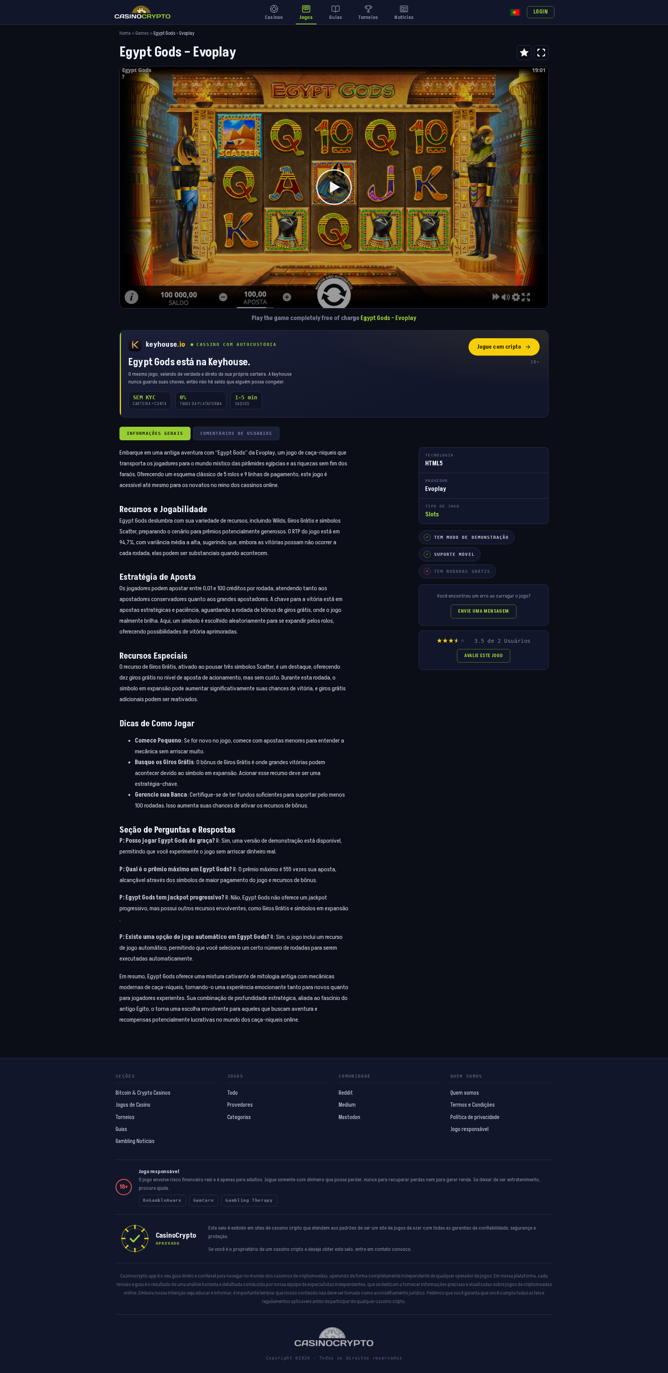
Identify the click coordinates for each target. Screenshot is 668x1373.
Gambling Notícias (135, 1141)
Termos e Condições (472, 1105)
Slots (432, 514)
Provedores (240, 1105)
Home (125, 33)
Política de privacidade (474, 1117)
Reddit (346, 1093)
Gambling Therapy (249, 1200)
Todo (232, 1093)
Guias (121, 1129)
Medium (347, 1105)
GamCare (203, 1200)
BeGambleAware (162, 1200)
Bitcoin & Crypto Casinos (143, 1093)
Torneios (125, 1117)
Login (540, 12)
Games (142, 33)
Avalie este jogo (483, 655)
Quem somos (464, 1093)
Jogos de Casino (133, 1105)
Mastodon (349, 1117)
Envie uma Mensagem (483, 611)
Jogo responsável (469, 1129)
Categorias (239, 1117)
